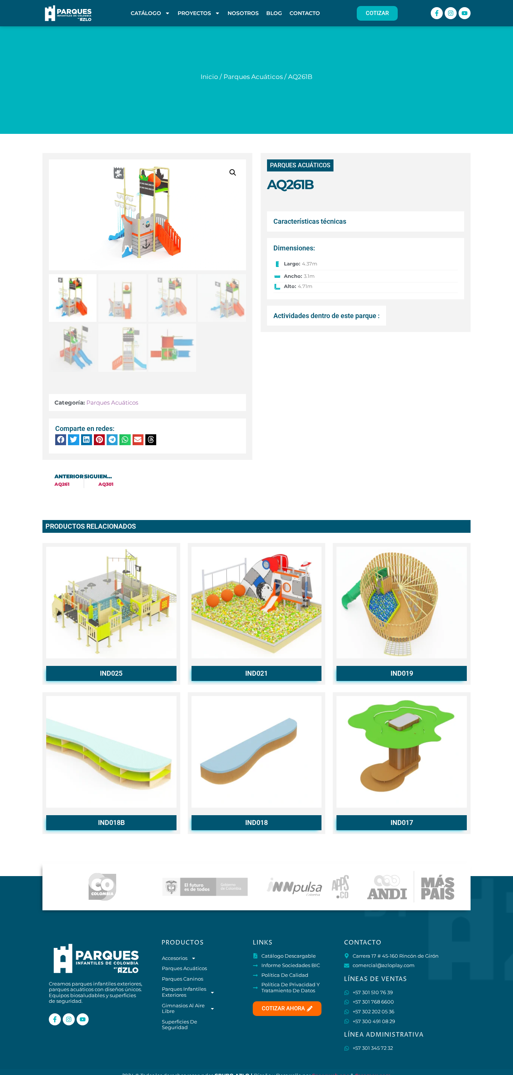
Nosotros (243, 13)
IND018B (111, 822)
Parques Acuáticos (253, 76)
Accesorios (174, 958)
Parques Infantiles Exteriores (184, 992)
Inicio (209, 76)
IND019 (402, 673)
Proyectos (194, 13)
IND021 (256, 673)
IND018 (256, 822)
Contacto (305, 13)
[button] (233, 172)
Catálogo (146, 13)
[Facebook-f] (437, 13)
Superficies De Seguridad (179, 1025)
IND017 (402, 822)
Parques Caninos (182, 979)
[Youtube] (465, 13)
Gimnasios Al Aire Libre (183, 1008)
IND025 (111, 673)
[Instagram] (451, 13)
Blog (274, 13)
